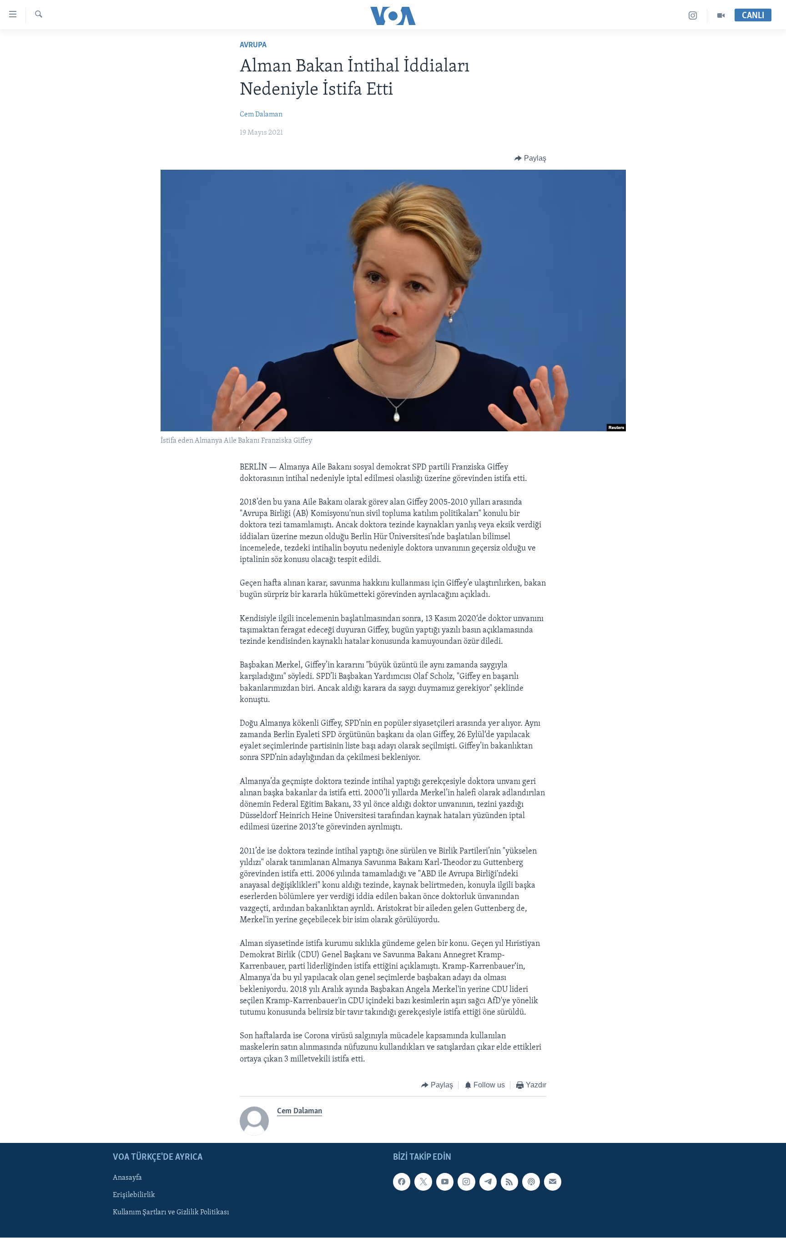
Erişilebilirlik (134, 1195)
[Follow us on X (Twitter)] (423, 1182)
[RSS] (509, 1182)
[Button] (530, 158)
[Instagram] (693, 16)
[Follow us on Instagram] (466, 1182)
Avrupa (253, 45)
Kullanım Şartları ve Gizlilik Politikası (171, 1213)
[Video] (721, 16)
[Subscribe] (552, 1182)
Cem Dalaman (261, 114)
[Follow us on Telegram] (488, 1182)
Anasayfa (127, 1178)
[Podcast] (530, 1182)
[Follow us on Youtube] (444, 1182)
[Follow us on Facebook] (401, 1182)
